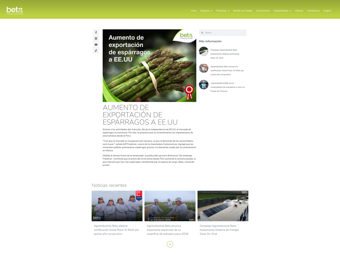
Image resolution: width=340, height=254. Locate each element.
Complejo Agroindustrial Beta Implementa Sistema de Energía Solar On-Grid (225, 54)
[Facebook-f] (96, 32)
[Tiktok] (96, 51)
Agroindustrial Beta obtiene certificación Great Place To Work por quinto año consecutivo (116, 230)
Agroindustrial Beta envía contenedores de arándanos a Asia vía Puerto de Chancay (228, 87)
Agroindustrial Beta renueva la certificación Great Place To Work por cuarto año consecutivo (227, 70)
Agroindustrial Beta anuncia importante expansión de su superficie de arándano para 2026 (168, 230)
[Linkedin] (96, 38)
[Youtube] (96, 44)
